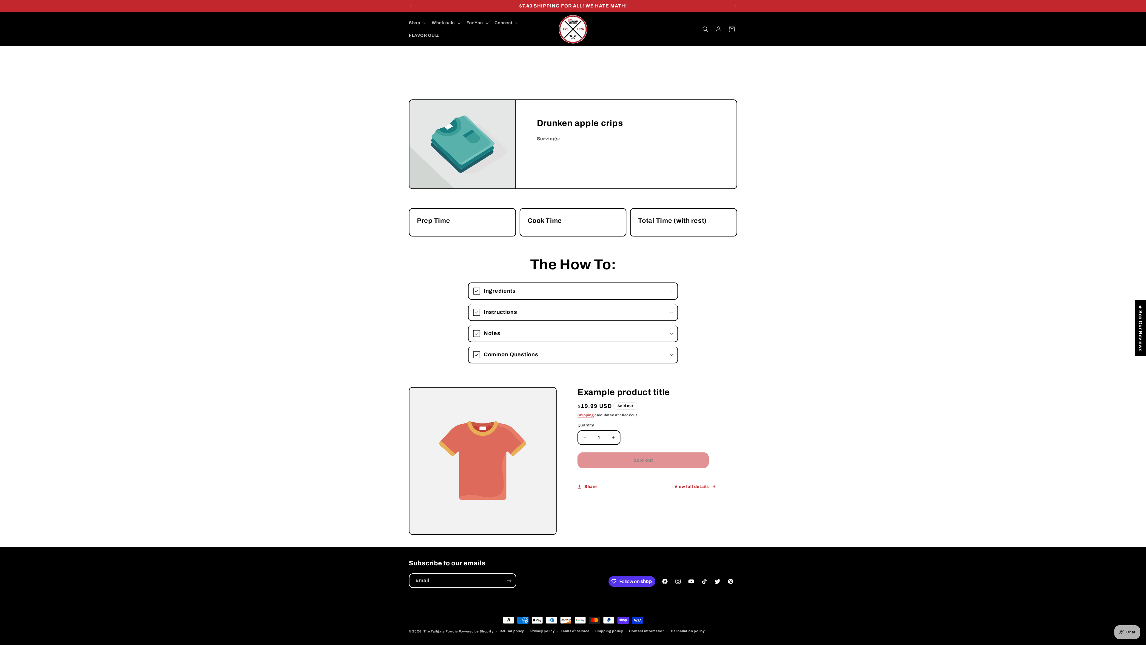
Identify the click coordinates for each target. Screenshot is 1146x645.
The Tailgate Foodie (440, 631)
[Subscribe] (509, 580)
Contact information (647, 631)
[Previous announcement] (411, 6)
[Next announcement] (735, 6)
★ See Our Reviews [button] (1140, 328)
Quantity (585, 425)
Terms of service (575, 631)
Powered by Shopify (476, 631)
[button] (416, 23)
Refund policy (512, 631)
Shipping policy (609, 631)
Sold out (643, 460)
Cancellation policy (688, 631)
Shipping (585, 415)
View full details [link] (691, 486)
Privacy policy (542, 631)
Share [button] (590, 486)
